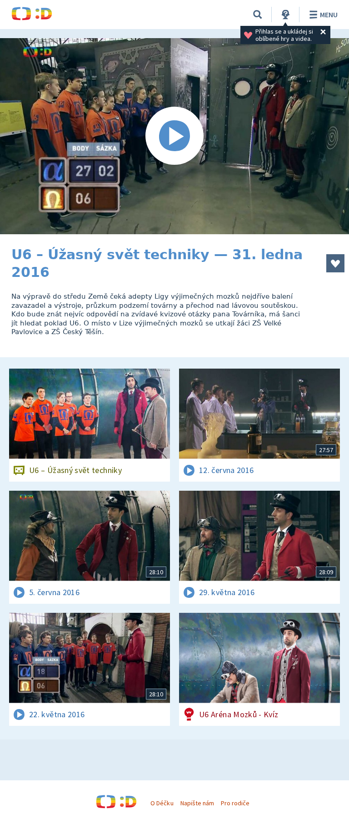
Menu (329, 14)
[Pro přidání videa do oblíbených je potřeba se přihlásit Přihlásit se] (335, 263)
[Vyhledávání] (257, 14)
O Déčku (161, 803)
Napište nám (197, 803)
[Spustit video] (174, 136)
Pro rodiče (235, 803)
